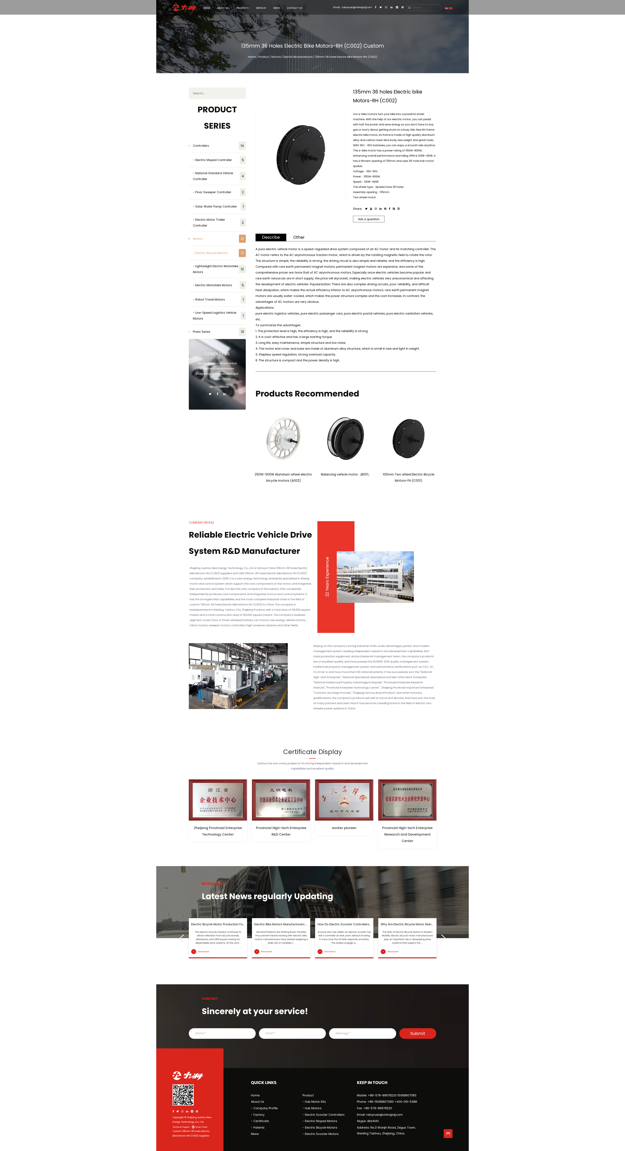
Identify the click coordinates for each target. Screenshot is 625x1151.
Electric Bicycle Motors (321, 1127)
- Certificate (260, 1121)
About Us (222, 8)
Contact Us (294, 8)
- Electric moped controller (218, 160)
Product (242, 8)
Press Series (218, 331)
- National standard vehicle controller (218, 176)
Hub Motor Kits (315, 1102)
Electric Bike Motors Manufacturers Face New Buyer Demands (235, 924)
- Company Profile (264, 1108)
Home (207, 8)
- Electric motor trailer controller (218, 223)
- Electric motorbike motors (218, 285)
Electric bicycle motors (297, 57)
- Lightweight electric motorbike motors (218, 269)
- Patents (257, 1127)
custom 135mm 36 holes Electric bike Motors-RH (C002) (226, 604)
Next (443, 938)
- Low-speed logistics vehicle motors (218, 316)
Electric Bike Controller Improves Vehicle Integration (418, 924)
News (276, 8)
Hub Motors (313, 1108)
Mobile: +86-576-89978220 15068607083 (386, 1095)
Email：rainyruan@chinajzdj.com (352, 7)
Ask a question (368, 219)
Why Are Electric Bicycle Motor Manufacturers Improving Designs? (365, 924)
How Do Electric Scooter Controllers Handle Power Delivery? (297, 924)
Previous (182, 938)
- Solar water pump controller (218, 206)
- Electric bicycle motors (218, 253)
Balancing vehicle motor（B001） (283, 474)
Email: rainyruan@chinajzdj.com (380, 1115)
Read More (201, 951)
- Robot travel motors (218, 299)
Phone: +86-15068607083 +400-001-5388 (387, 1102)
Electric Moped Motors (321, 1121)
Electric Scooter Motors (322, 1134)
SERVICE (260, 8)
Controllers (218, 145)
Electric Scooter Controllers (325, 1115)
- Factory (257, 1115)
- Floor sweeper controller (218, 192)
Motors (276, 57)
